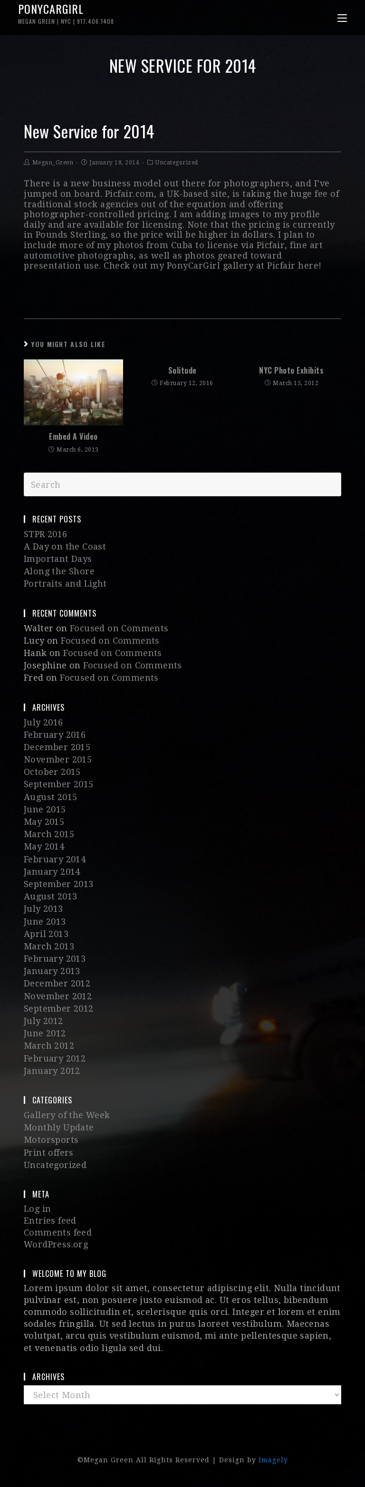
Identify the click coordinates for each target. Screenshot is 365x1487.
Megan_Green (53, 162)
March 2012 (49, 1046)
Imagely (273, 1460)
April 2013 (46, 934)
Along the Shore (59, 571)
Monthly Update (59, 1127)
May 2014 (44, 846)
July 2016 (43, 722)
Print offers (49, 1153)
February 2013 (55, 959)
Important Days (58, 559)
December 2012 (57, 983)
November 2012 (58, 996)
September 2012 (59, 1009)
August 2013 (50, 896)
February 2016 (55, 735)
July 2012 (43, 1021)
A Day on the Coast (65, 546)
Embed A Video (73, 436)
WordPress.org (56, 1244)
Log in (37, 1209)
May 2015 (44, 822)
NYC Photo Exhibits (291, 370)
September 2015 (59, 784)
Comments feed (58, 1232)
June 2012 (45, 1033)
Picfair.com (129, 194)
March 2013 (49, 946)
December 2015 (57, 747)
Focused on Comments (119, 628)
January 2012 (52, 1071)
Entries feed (50, 1221)
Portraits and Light (65, 584)
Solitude (182, 370)
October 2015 (52, 772)
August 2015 (50, 797)
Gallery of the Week (67, 1115)
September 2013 (59, 884)
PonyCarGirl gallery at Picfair (231, 265)
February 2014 (55, 859)
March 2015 (49, 834)
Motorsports (51, 1140)
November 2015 (58, 759)
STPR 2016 (45, 534)
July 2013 (43, 909)
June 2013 (45, 922)
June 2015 (45, 809)
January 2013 (52, 971)
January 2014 (52, 872)
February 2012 (55, 1058)
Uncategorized (176, 162)
